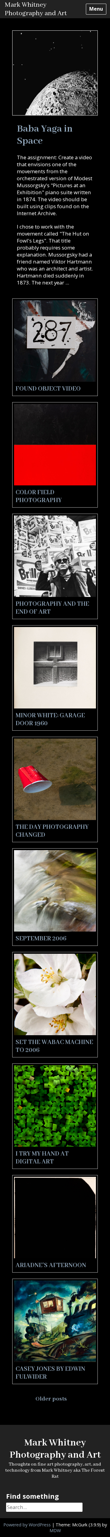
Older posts (51, 1399)
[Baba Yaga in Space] (55, 113)
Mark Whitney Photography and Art (36, 9)
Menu (96, 8)
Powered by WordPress (27, 1525)
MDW (55, 1530)
